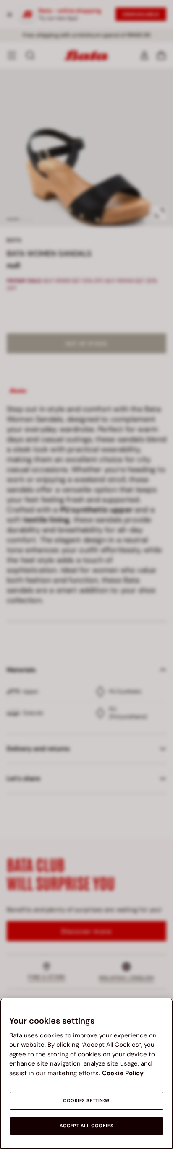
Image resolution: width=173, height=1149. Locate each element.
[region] (86, 1073)
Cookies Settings (86, 1100)
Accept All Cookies (86, 1126)
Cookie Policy (123, 1073)
